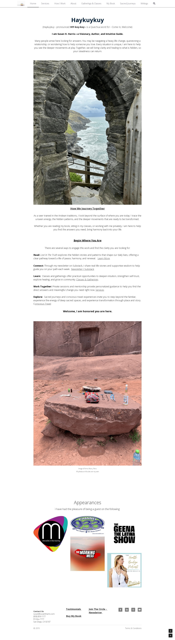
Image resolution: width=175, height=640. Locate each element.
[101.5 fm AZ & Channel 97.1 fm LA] (87, 553)
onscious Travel (43, 303)
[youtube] (140, 609)
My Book (110, 3)
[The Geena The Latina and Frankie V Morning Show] (87, 525)
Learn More (104, 257)
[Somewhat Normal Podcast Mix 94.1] (50, 533)
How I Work (59, 3)
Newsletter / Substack (82, 268)
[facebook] (120, 609)
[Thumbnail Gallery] (124, 533)
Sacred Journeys (128, 3)
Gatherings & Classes (91, 3)
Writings (144, 3)
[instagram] (133, 609)
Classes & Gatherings (87, 279)
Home (33, 3)
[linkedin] (127, 609)
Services (45, 3)
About (73, 3)
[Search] (154, 3)
